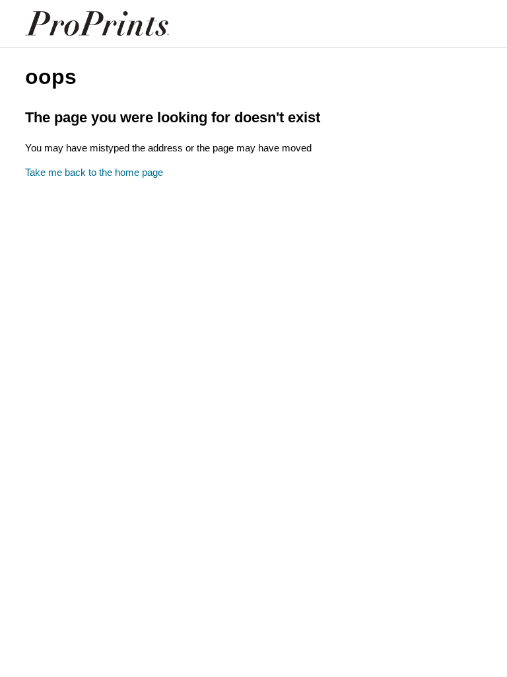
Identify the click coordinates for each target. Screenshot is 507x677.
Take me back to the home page (94, 172)
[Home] (97, 23)
